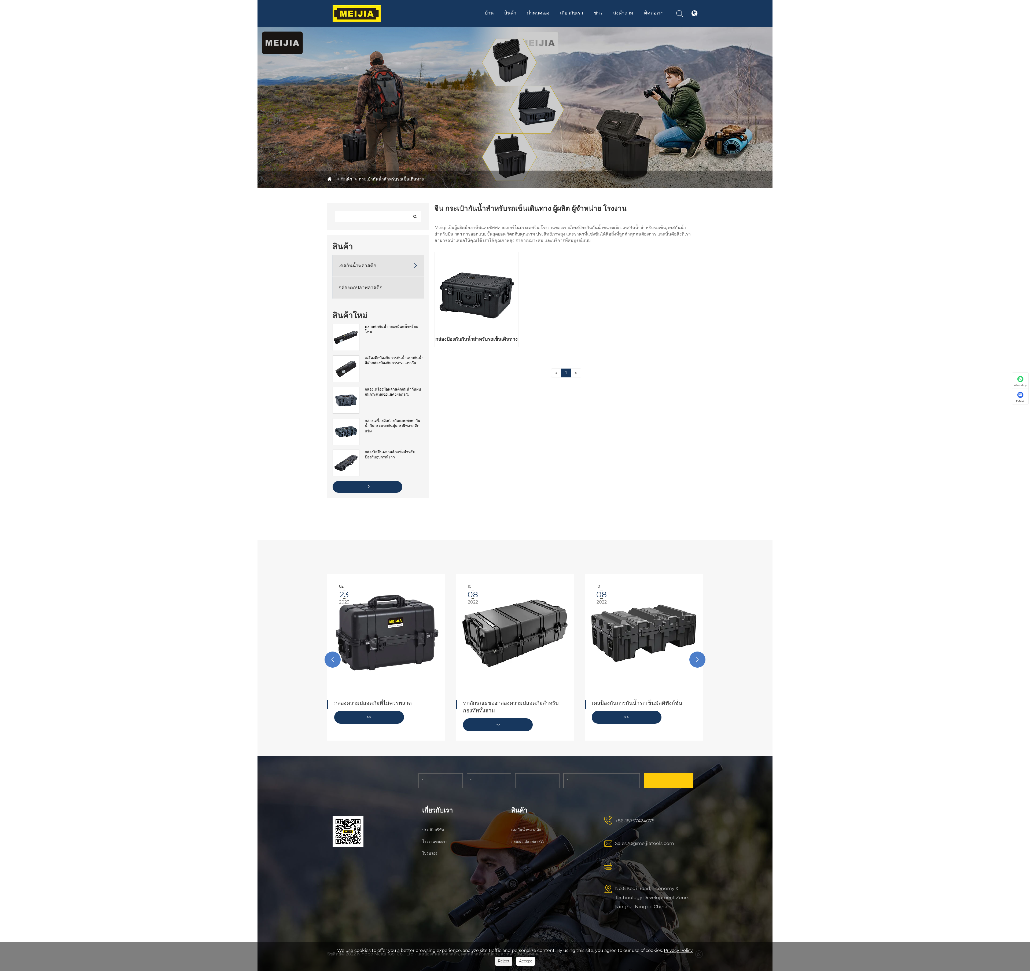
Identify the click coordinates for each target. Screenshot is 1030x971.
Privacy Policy (678, 950)
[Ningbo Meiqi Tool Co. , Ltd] (357, 13)
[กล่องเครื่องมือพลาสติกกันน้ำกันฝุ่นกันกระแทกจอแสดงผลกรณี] (346, 389)
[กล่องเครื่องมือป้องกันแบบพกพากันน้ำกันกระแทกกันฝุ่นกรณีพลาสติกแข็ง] (346, 420)
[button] (333, 660)
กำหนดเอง (538, 13)
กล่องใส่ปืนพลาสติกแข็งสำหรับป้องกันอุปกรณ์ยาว (390, 455)
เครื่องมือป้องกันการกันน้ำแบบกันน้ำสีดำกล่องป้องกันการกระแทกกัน (394, 360)
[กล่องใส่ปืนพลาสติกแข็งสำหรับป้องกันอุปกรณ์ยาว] (346, 452)
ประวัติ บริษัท (433, 829)
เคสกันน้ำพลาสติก (357, 266)
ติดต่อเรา (654, 13)
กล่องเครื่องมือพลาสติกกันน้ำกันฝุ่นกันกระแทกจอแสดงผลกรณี (393, 392)
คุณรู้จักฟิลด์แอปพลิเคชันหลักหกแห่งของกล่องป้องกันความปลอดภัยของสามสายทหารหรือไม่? (643, 710)
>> (369, 724)
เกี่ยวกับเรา (571, 13)
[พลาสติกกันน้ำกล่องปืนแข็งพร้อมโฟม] (346, 326)
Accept (525, 961)
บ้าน (489, 13)
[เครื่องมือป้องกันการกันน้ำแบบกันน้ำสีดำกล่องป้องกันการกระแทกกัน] (346, 358)
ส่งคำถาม (623, 13)
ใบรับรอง (592, 21)
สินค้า (510, 13)
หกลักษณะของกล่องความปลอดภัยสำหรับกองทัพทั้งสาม (382, 707)
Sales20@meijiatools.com (644, 843)
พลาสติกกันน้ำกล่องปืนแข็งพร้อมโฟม (391, 329)
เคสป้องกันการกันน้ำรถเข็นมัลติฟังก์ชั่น (508, 703)
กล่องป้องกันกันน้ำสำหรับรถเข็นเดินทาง (476, 339)
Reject (504, 961)
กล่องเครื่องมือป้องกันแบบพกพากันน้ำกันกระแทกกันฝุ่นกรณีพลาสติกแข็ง (392, 425)
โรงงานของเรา (434, 841)
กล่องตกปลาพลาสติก (360, 287)
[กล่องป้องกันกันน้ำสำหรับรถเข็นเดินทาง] (476, 294)
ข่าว (598, 13)
